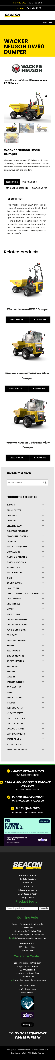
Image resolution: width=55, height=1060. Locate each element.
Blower (11, 505)
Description (12, 182)
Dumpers (15, 80)
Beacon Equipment (26, 1050)
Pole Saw (12, 635)
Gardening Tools (16, 562)
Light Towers (14, 599)
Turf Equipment (15, 708)
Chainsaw (12, 515)
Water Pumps (14, 739)
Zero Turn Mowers (17, 749)
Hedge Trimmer (15, 573)
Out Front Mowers (17, 619)
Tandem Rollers (15, 682)
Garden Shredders (17, 557)
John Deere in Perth (27, 894)
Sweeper (11, 677)
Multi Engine (13, 614)
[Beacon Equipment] (20, 15)
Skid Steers (13, 666)
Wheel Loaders (14, 744)
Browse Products (27, 875)
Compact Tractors (17, 531)
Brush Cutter (14, 510)
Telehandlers (14, 687)
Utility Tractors (16, 718)
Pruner (10, 645)
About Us (27, 882)
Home (7, 80)
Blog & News (27, 897)
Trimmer (11, 703)
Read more (40, 319)
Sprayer (11, 671)
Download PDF (39, 188)
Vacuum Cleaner (16, 729)
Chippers (11, 521)
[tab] (11, 182)
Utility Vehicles (15, 723)
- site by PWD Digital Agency (32, 1053)
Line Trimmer (13, 604)
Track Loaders (15, 697)
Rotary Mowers (15, 661)
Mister (10, 609)
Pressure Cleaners (17, 640)
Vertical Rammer (16, 734)
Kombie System (14, 583)
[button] (45, 22)
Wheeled (25, 80)
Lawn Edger (13, 588)
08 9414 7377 (34, 8)
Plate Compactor (16, 630)
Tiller (10, 692)
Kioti (9, 578)
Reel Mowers (13, 651)
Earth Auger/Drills (17, 547)
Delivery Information (27, 890)
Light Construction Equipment (24, 593)
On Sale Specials (27, 879)
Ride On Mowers (15, 656)
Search (45, 483)
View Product (18, 319)
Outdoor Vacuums (17, 625)
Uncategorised (15, 713)
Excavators (13, 552)
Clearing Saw (14, 526)
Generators (13, 567)
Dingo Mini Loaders (17, 536)
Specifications (29, 182)
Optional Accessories (17, 188)
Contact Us (27, 886)
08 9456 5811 (35, 2)
